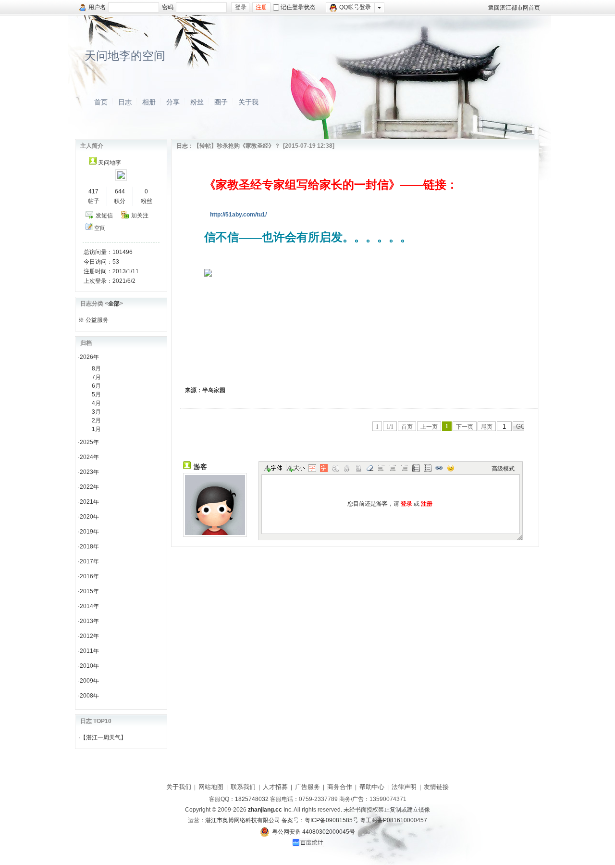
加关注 (139, 215)
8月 (96, 368)
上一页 (429, 426)
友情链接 (436, 786)
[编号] (416, 468)
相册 (149, 102)
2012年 (89, 636)
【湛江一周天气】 (103, 737)
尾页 (486, 426)
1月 (96, 429)
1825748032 (252, 799)
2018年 (89, 546)
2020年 (89, 516)
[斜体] (347, 468)
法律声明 (404, 786)
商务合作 (339, 786)
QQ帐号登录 (355, 7)
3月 (96, 411)
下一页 (464, 426)
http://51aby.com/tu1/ (238, 214)
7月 (96, 377)
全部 (114, 303)
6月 (96, 385)
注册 (261, 7)
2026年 (89, 357)
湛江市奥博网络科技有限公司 (242, 820)
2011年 (89, 651)
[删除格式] (370, 468)
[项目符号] (427, 468)
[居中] (393, 468)
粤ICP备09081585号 (331, 820)
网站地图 (210, 786)
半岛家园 (213, 390)
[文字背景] (324, 468)
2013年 (89, 621)
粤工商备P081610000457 (393, 820)
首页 (101, 102)
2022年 (89, 486)
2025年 (89, 442)
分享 (173, 102)
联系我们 (243, 786)
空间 (100, 228)
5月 (96, 394)
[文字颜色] (312, 468)
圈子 (221, 102)
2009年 (89, 680)
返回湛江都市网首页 (514, 7)
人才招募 (275, 786)
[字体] (272, 468)
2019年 (89, 531)
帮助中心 (371, 786)
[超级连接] (439, 468)
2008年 (89, 695)
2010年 (89, 665)
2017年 (89, 561)
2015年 (89, 591)
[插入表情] (450, 468)
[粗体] (335, 468)
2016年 (89, 576)
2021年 (89, 501)
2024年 (89, 457)
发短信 (104, 215)
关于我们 (178, 786)
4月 (96, 403)
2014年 (89, 606)
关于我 (248, 102)
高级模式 (503, 468)
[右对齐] (404, 468)
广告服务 (307, 786)
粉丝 (197, 102)
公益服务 (97, 320)
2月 (96, 420)
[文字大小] (295, 468)
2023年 (89, 472)
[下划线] (358, 468)
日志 (125, 102)
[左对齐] (381, 468)
